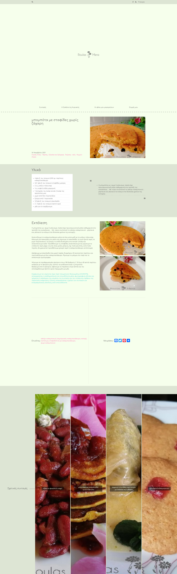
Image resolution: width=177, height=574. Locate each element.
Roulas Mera (88, 54)
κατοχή (84, 338)
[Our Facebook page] (133, 2)
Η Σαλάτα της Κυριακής (70, 107)
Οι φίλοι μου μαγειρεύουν (104, 107)
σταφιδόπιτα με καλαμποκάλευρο (62, 341)
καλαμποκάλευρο (73, 338)
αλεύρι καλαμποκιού (49, 338)
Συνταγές (42, 107)
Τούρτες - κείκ (70, 155)
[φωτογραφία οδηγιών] (122, 238)
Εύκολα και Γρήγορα (56, 155)
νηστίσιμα (45, 341)
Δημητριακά (61, 338)
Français (141, 2)
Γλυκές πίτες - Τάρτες (40, 155)
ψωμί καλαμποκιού (48, 343)
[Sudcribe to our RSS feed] (135, 2)
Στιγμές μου (133, 107)
